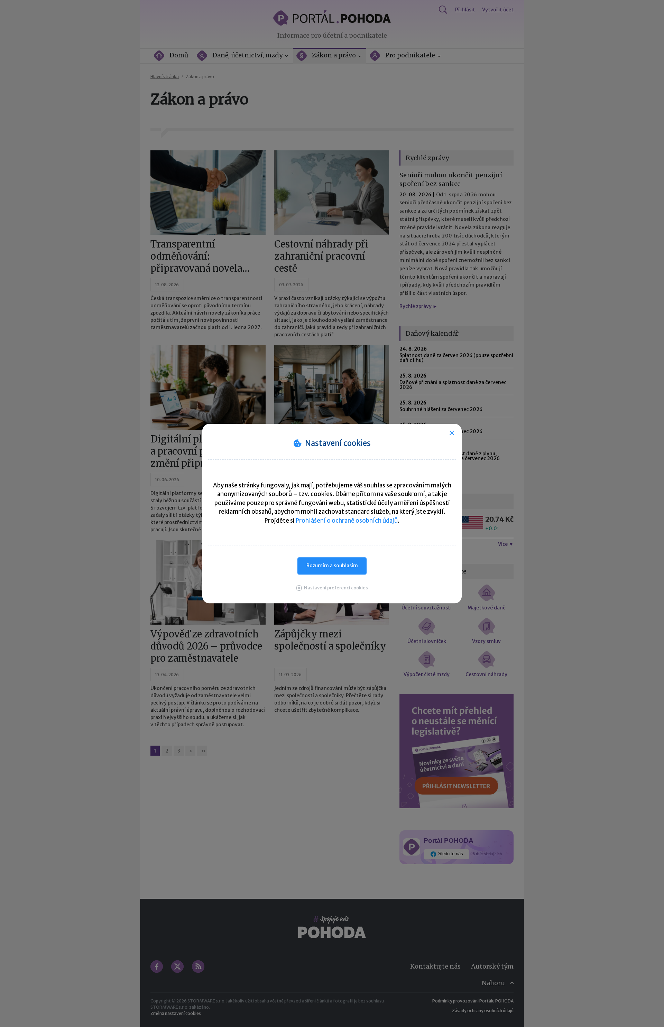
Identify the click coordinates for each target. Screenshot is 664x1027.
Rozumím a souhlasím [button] (332, 565)
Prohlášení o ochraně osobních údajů (347, 520)
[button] (332, 588)
